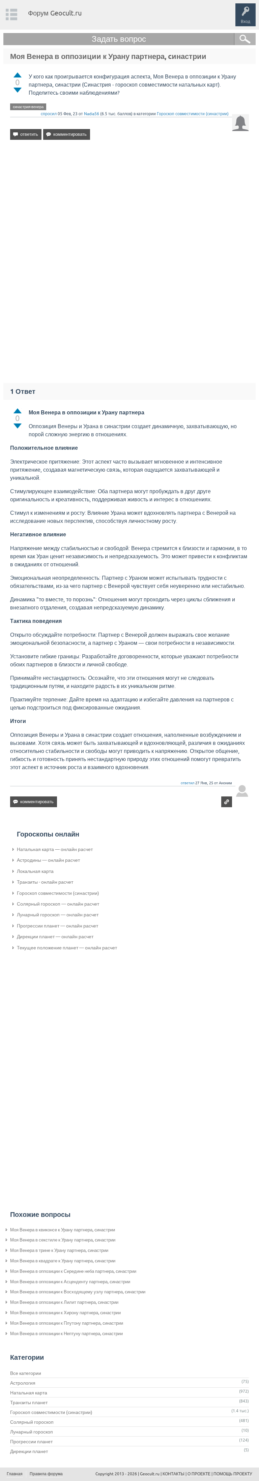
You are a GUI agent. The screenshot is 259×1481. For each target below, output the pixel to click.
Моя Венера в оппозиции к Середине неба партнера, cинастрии (73, 1271)
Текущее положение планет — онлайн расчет (67, 947)
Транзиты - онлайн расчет (45, 882)
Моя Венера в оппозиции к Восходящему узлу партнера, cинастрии (77, 1291)
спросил (49, 114)
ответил (187, 783)
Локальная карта (35, 871)
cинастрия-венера (28, 107)
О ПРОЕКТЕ (199, 1474)
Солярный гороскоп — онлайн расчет (58, 904)
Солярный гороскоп (32, 1422)
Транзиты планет (29, 1402)
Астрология (22, 1383)
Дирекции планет (29, 1451)
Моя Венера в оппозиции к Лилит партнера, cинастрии (64, 1302)
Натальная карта (28, 1392)
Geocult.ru (150, 1474)
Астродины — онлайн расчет (48, 860)
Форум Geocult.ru (55, 13)
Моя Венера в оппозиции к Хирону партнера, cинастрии (65, 1312)
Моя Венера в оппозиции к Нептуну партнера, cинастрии (66, 1333)
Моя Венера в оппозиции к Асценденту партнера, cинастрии (70, 1281)
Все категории (25, 1373)
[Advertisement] (129, 203)
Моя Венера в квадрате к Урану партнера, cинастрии (62, 1260)
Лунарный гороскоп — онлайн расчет (57, 914)
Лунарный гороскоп (31, 1432)
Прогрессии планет (31, 1441)
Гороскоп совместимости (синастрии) (193, 114)
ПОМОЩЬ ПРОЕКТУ (232, 1474)
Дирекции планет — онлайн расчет (55, 936)
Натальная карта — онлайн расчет (55, 849)
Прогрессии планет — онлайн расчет (57, 925)
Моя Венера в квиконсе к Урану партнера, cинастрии (62, 1229)
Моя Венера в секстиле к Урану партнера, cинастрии (62, 1239)
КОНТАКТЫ (173, 1474)
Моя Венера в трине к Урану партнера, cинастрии (59, 1250)
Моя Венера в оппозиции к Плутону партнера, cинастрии (66, 1323)
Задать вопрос (119, 38)
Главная (15, 1474)
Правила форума (46, 1474)
